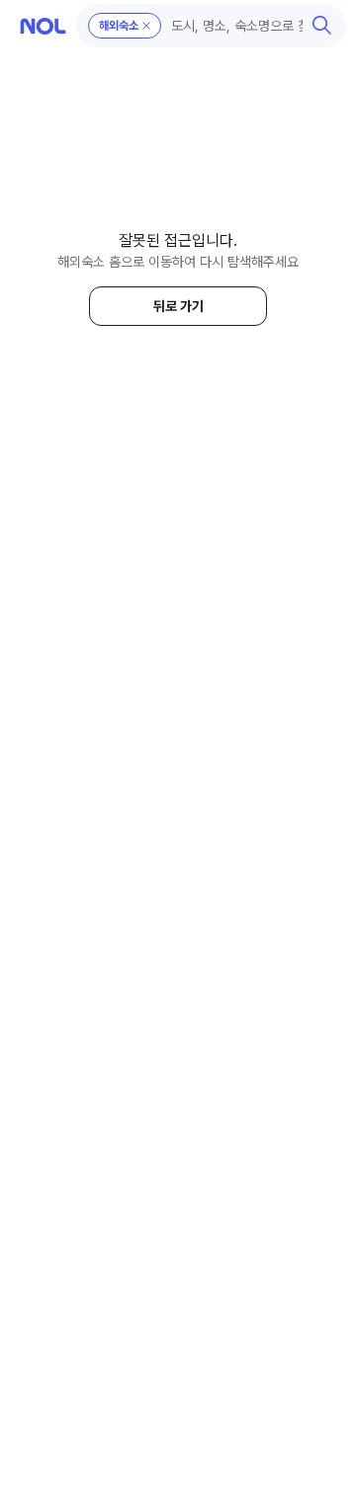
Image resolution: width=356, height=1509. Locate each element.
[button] (211, 25)
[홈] (43, 26)
